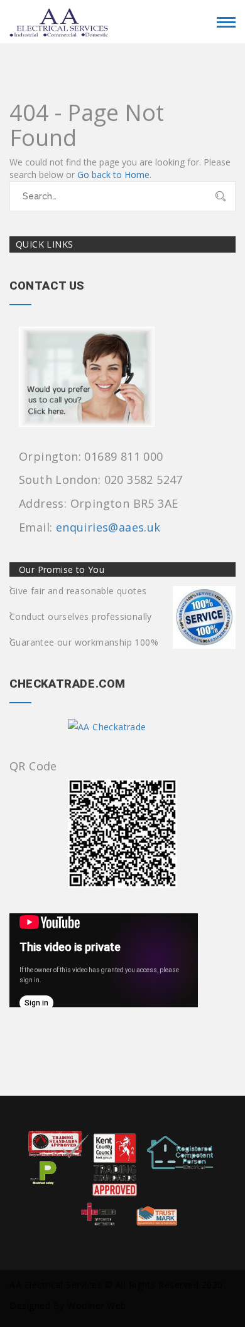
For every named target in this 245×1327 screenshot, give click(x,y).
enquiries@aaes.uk (108, 527)
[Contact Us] (93, 380)
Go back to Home (113, 175)
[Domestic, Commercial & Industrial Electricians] (59, 20)
